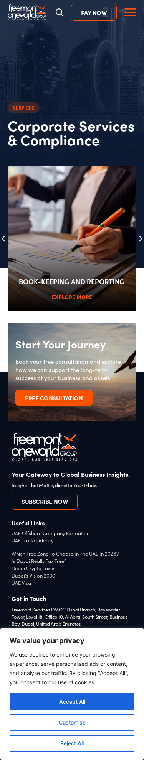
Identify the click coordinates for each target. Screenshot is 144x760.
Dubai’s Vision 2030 (33, 575)
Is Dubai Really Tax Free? (39, 560)
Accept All (72, 701)
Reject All (72, 743)
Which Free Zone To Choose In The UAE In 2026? (65, 553)
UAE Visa (21, 582)
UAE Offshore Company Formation (50, 532)
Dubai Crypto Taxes (33, 568)
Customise (72, 722)
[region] (72, 694)
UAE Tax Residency (32, 540)
